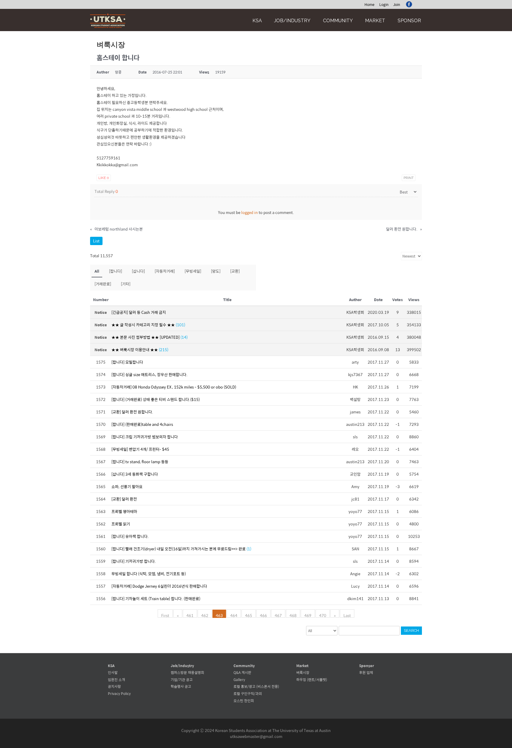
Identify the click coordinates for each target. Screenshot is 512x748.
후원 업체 (366, 672)
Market (375, 20)
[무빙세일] (193, 271)
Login (383, 4)
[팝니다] (115, 271)
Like (103, 178)
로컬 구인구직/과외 (247, 693)
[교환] (235, 271)
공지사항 (114, 686)
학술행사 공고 (181, 686)
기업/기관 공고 (182, 679)
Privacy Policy (119, 693)
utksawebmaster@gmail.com (256, 736)
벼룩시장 (302, 672)
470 (322, 615)
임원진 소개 (116, 679)
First (165, 615)
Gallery (239, 679)
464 (233, 615)
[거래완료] (103, 284)
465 (248, 615)
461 (189, 615)
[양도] (215, 271)
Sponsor (409, 20)
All (97, 271)
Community (338, 20)
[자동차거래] (165, 271)
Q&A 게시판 (242, 672)
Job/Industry (292, 20)
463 (219, 615)
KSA (257, 20)
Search (411, 630)
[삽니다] (138, 271)
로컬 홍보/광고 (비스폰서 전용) (256, 686)
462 (204, 615)
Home (369, 4)
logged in (249, 212)
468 (293, 615)
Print (409, 178)
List (96, 241)
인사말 (113, 672)
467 (278, 615)
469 (307, 615)
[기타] (125, 284)
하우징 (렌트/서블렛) (311, 679)
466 (263, 615)
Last (347, 615)
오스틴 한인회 (243, 700)
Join (396, 4)
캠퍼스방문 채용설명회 (187, 672)
